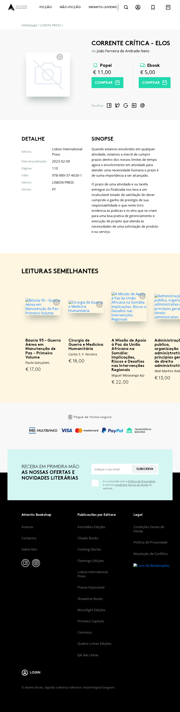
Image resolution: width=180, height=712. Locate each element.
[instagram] (36, 563)
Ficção (46, 7)
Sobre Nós (29, 549)
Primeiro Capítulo (90, 621)
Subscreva (144, 469)
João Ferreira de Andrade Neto (123, 50)
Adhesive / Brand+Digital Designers (92, 687)
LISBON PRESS (50, 25)
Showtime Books (90, 598)
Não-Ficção (70, 7)
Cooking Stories (89, 549)
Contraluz (84, 632)
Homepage (29, 25)
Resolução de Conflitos (150, 553)
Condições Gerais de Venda (131, 485)
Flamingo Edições (90, 560)
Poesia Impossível (90, 587)
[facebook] (25, 563)
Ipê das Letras (87, 655)
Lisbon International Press (92, 574)
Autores (27, 527)
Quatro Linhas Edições (94, 643)
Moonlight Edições (91, 610)
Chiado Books (87, 538)
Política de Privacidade (141, 481)
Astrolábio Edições (91, 527)
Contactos (29, 538)
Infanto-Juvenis (103, 7)
